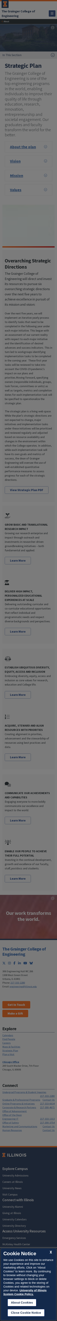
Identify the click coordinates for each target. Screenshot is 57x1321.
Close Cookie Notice (26, 1312)
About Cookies (22, 1302)
